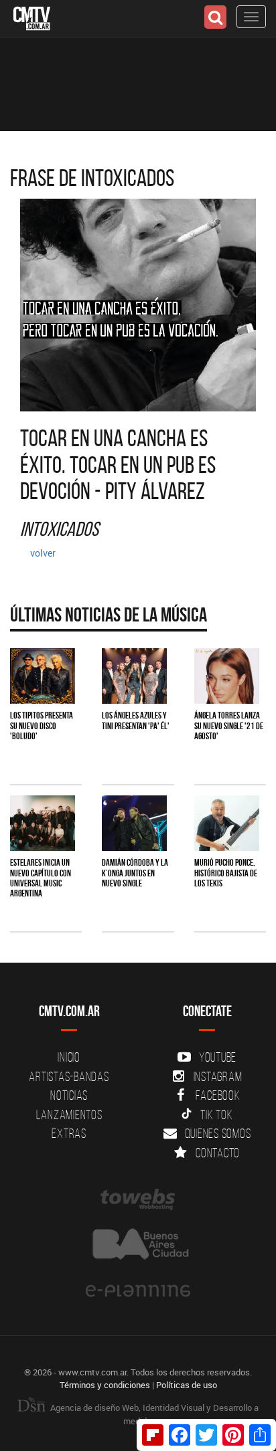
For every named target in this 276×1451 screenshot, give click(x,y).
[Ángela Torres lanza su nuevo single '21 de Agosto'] (226, 676)
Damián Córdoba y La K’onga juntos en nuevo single (135, 872)
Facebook (218, 1095)
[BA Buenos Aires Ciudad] (138, 1245)
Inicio (69, 1057)
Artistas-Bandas (69, 1076)
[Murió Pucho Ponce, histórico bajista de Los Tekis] (226, 823)
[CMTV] (31, 17)
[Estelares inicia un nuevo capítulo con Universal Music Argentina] (42, 823)
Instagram (218, 1076)
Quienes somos (218, 1133)
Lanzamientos (69, 1114)
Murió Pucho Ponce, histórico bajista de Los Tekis (225, 872)
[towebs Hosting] (138, 1199)
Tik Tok (216, 1114)
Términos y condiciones (105, 1385)
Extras (69, 1133)
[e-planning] (138, 1291)
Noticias (69, 1095)
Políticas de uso (186, 1385)
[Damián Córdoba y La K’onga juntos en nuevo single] (134, 823)
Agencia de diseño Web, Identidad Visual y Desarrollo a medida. (153, 1414)
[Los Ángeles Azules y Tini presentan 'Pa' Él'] (134, 676)
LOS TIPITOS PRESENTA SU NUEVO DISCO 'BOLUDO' (41, 725)
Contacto (218, 1152)
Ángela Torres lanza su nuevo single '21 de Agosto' (228, 725)
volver (43, 553)
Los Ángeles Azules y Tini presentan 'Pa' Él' (135, 720)
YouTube (217, 1057)
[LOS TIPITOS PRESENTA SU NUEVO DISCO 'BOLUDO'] (42, 676)
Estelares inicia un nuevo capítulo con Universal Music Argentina (40, 877)
